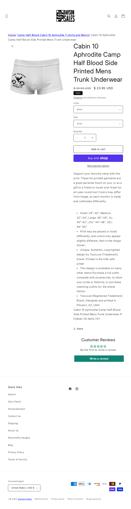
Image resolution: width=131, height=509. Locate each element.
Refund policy (41, 499)
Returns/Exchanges (19, 437)
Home (11, 35)
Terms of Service (17, 459)
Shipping (77, 97)
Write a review (99, 358)
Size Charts (14, 401)
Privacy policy (57, 499)
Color (76, 103)
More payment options (98, 166)
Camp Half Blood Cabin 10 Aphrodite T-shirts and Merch (53, 35)
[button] (6, 16)
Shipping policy (93, 499)
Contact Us (14, 416)
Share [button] (80, 328)
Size (75, 117)
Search (12, 394)
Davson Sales (25, 499)
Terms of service (75, 499)
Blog (10, 445)
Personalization (16, 409)
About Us (13, 430)
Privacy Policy (16, 452)
